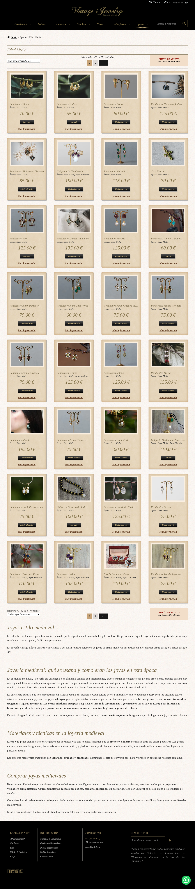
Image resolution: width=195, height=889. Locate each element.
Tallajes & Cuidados (18, 852)
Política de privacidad (49, 848)
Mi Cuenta (155, 2)
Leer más (26, 122)
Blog (12, 848)
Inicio (14, 37)
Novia (100, 24)
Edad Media (21, 107)
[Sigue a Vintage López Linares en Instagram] (13, 872)
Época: (13, 107)
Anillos (41, 24)
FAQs (12, 856)
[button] (186, 880)
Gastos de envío (46, 856)
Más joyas (120, 24)
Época (140, 24)
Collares (61, 24)
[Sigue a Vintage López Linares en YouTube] (17, 872)
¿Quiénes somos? (17, 839)
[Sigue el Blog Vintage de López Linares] (21, 872)
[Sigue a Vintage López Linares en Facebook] (9, 872)
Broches (81, 24)
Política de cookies (47, 852)
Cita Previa (14, 843)
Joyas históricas (82, 175)
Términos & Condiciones (50, 839)
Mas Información (26, 129)
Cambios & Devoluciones (50, 843)
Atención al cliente (92, 847)
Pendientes (20, 24)
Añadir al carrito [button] (121, 122)
